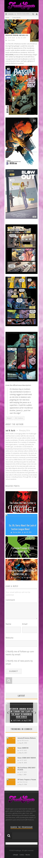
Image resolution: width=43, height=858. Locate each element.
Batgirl (9, 418)
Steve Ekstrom (23, 782)
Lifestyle (15, 855)
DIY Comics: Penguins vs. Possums (27, 779)
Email (24, 624)
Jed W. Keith (11, 38)
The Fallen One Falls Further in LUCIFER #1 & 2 (22, 504)
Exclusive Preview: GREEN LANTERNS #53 (23, 549)
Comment (10, 600)
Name (8, 624)
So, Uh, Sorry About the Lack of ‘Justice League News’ (22, 527)
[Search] (33, 14)
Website (9, 637)
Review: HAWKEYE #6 (23, 748)
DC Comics (19, 418)
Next (35, 713)
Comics (22, 855)
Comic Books (11, 40)
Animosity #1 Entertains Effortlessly (27, 738)
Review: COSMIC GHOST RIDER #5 (27, 758)
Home (7, 18)
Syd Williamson (24, 740)
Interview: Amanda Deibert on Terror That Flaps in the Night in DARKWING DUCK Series (21, 713)
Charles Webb (17, 532)
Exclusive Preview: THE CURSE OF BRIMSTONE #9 (22, 572)
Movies (28, 855)
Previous (8, 713)
